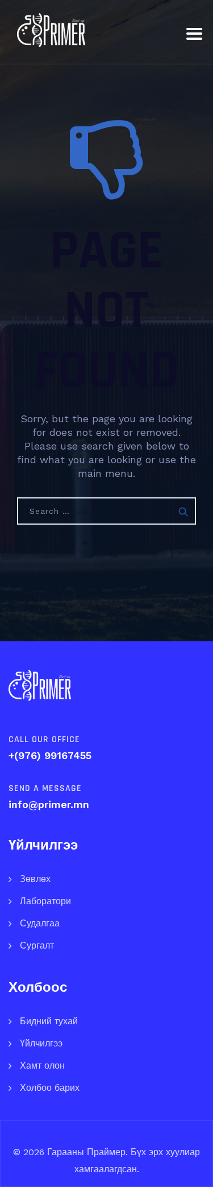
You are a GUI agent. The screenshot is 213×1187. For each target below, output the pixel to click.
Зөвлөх (35, 878)
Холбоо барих (50, 1087)
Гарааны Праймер (85, 1152)
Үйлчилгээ (41, 1043)
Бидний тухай (49, 1021)
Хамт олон (42, 1065)
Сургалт (37, 945)
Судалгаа (40, 923)
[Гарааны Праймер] (51, 30)
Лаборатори (45, 901)
